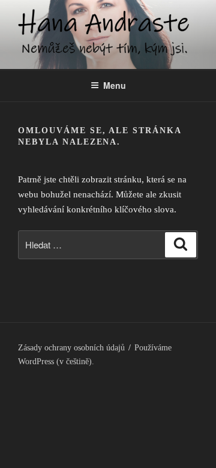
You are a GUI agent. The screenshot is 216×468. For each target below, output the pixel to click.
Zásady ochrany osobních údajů (71, 347)
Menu (114, 85)
